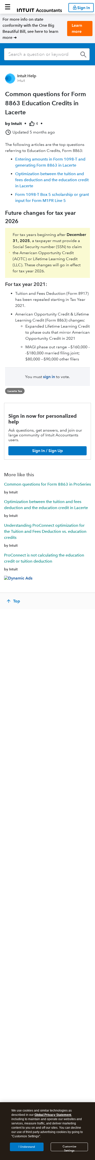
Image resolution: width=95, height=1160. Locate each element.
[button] (7, 6)
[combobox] (47, 54)
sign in (49, 376)
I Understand (26, 1146)
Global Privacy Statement (52, 1115)
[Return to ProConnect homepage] (39, 6)
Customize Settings (69, 1148)
